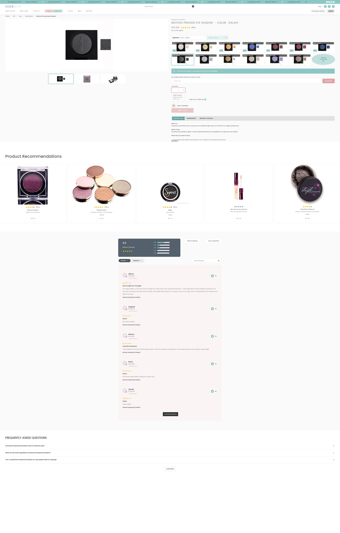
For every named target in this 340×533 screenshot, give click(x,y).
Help (319, 6)
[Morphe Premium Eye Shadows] (101, 184)
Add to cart (182, 110)
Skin (14, 16)
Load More (170, 469)
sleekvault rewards (319, 11)
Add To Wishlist (182, 106)
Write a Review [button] (192, 241)
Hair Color (10, 11)
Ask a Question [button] (213, 241)
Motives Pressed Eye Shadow (131, 297)
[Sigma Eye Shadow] (170, 184)
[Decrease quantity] (173, 90)
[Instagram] (331, 2)
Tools (70, 11)
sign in (331, 11)
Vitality (36, 11)
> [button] (170, 414)
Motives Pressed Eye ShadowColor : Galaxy (205, 22)
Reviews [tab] (123, 260)
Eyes (20, 16)
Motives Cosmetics (178, 20)
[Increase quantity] (183, 90)
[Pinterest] (334, 2)
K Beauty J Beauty (53, 11)
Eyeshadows (29, 16)
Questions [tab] (136, 260)
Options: (181, 37)
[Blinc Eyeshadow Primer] (238, 184)
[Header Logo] (13, 6)
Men (79, 11)
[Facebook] (327, 2)
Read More (174, 141)
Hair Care (24, 11)
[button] (212, 275)
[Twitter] (329, 2)
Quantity (174, 86)
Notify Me (328, 81)
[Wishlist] (329, 6)
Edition (89, 11)
